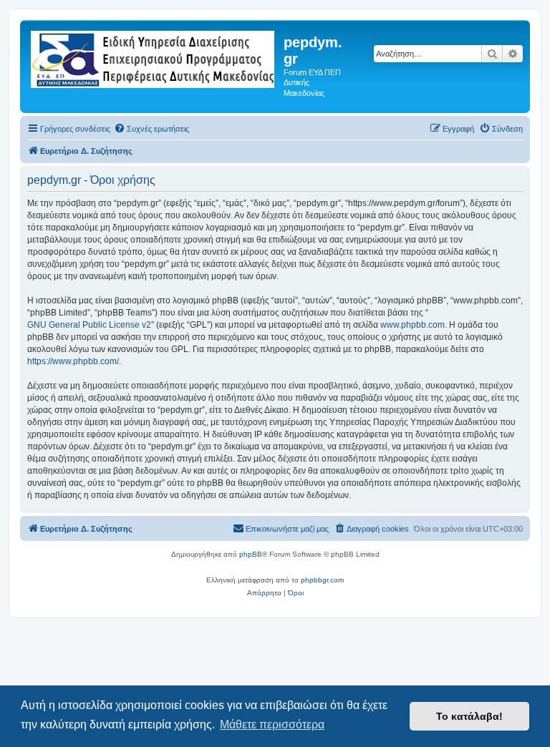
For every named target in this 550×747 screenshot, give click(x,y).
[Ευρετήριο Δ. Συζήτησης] (154, 56)
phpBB (250, 554)
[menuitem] (151, 128)
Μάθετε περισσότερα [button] (272, 724)
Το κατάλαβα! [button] (469, 716)
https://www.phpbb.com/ (73, 361)
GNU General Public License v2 (89, 325)
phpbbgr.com (322, 580)
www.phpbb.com (412, 325)
